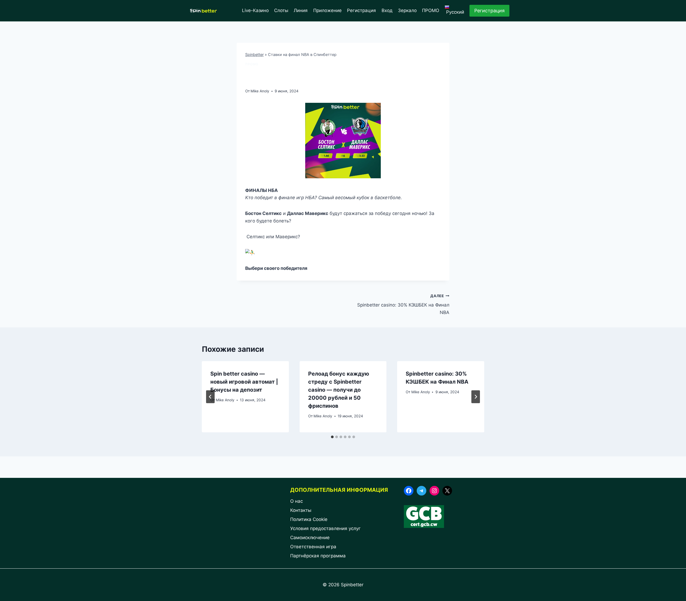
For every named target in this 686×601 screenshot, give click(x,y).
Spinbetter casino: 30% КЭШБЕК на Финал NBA (403, 304)
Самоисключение (310, 537)
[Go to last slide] (210, 396)
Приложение (327, 10)
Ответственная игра (313, 546)
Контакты (300, 510)
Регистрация (361, 10)
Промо (251, 64)
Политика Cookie (308, 519)
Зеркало (407, 10)
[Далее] (475, 396)
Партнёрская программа (318, 555)
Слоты (281, 10)
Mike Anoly (260, 91)
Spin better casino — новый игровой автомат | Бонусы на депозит (244, 382)
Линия (301, 10)
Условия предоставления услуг (325, 528)
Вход (387, 10)
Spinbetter (254, 54)
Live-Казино (255, 10)
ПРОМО (430, 10)
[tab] (332, 437)
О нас (297, 501)
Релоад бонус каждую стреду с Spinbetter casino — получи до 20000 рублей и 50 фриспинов (338, 390)
